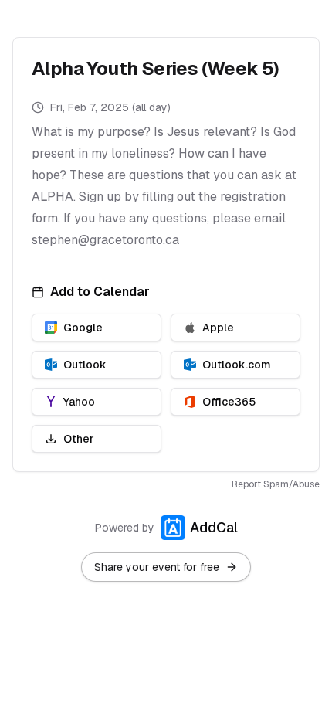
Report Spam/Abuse (276, 484)
